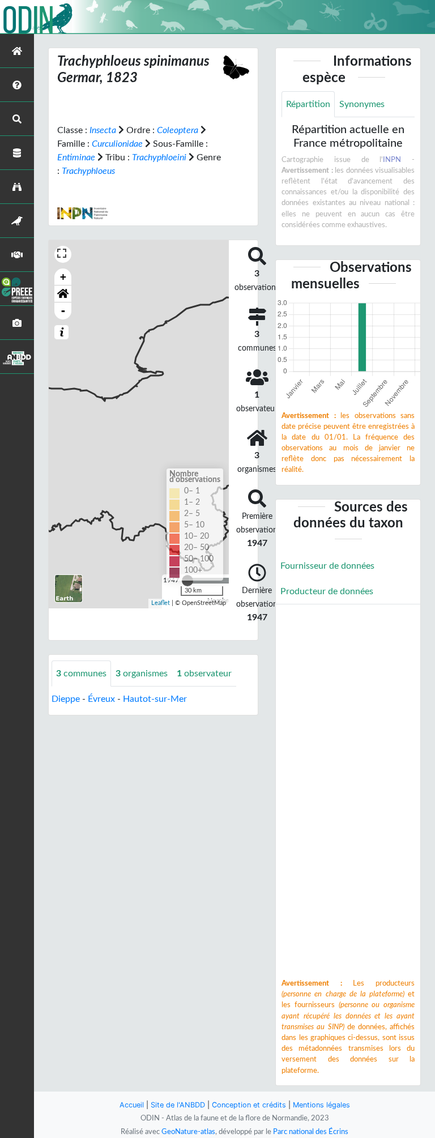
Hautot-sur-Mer (155, 699)
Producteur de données (326, 591)
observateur (204, 673)
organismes (142, 673)
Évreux (101, 699)
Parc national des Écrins (310, 1131)
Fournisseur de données (327, 565)
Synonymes (362, 104)
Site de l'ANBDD (178, 1105)
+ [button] (63, 277)
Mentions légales (321, 1105)
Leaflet (160, 603)
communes (81, 673)
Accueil (132, 1105)
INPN (392, 159)
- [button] (63, 311)
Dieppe (66, 699)
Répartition (308, 104)
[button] (62, 293)
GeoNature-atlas (188, 1131)
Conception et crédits (249, 1105)
